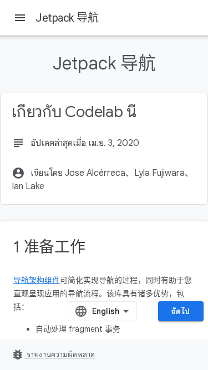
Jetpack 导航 (66, 17)
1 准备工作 (49, 247)
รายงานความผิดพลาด (53, 354)
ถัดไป (180, 311)
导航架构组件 (36, 280)
